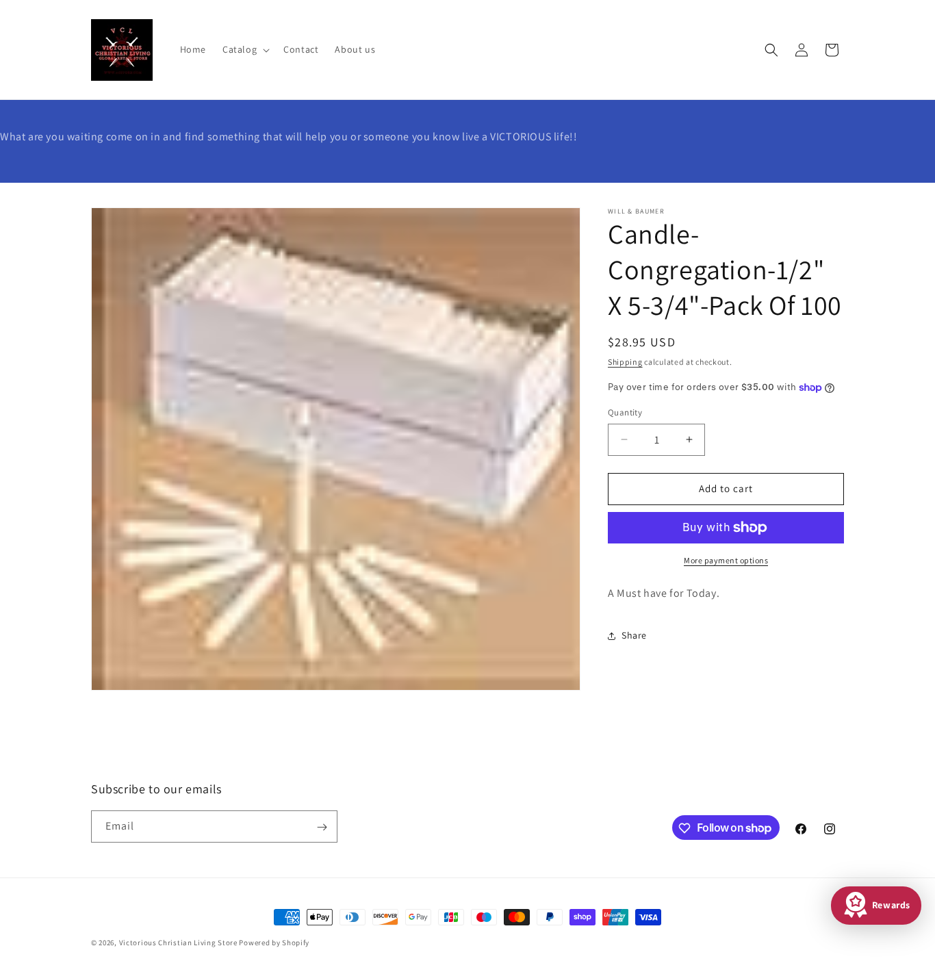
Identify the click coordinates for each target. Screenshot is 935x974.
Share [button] (634, 635)
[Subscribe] (322, 827)
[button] (244, 49)
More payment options (726, 560)
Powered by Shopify (274, 942)
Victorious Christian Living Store (178, 942)
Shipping (625, 362)
